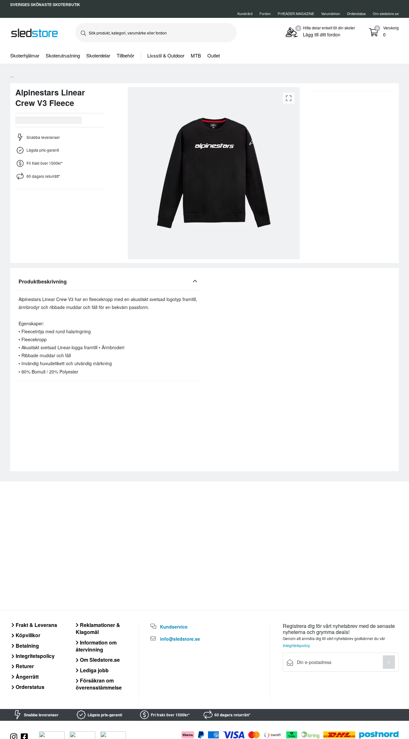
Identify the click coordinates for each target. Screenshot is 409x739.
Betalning (26, 645)
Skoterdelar (98, 55)
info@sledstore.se (180, 639)
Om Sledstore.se (99, 659)
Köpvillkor (27, 635)
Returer (24, 666)
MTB (196, 55)
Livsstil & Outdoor (165, 55)
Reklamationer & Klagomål (98, 628)
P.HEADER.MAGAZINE (296, 13)
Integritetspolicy (34, 656)
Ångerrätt (26, 676)
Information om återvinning (96, 646)
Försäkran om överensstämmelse (99, 684)
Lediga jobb (94, 670)
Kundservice (174, 626)
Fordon (265, 13)
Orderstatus (29, 686)
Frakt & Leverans (35, 625)
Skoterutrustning (63, 55)
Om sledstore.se (386, 13)
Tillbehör (125, 55)
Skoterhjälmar (24, 55)
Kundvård (244, 13)
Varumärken (330, 13)
